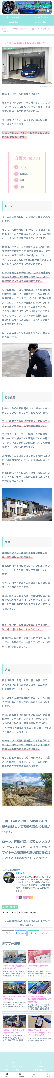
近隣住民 (24, 173)
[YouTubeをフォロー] (28, 897)
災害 (22, 186)
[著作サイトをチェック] (17, 897)
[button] (46, 933)
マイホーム (24, 912)
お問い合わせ (40, 1070)
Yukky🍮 (20, 873)
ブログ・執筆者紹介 (14, 1066)
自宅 (15, 912)
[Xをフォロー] (20, 897)
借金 (34, 912)
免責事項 (40, 1066)
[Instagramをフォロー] (24, 897)
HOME (14, 1062)
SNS (40, 1062)
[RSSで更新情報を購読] (31, 897)
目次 (22, 158)
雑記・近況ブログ (11, 907)
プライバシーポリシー (14, 1070)
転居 (22, 180)
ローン (23, 167)
